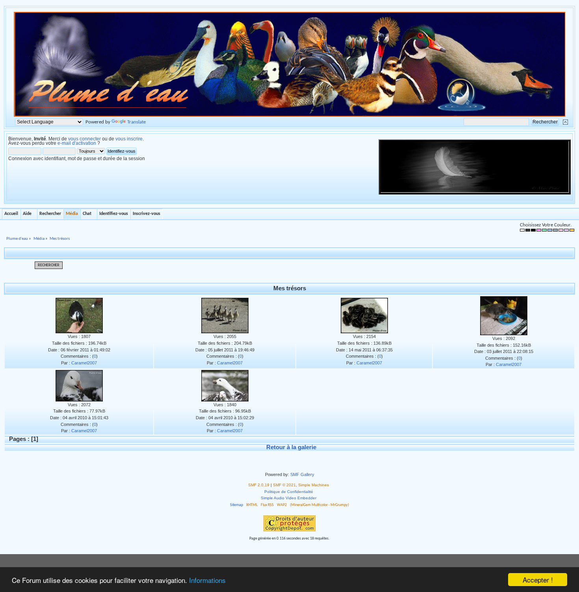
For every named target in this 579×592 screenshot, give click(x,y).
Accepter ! (538, 580)
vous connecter (84, 138)
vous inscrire (129, 138)
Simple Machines (313, 485)
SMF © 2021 (284, 485)
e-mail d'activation (77, 143)
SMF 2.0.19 (258, 485)
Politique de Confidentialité (288, 491)
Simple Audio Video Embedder (288, 498)
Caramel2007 (84, 362)
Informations (207, 580)
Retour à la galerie (291, 447)
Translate (136, 122)
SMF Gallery (302, 474)
